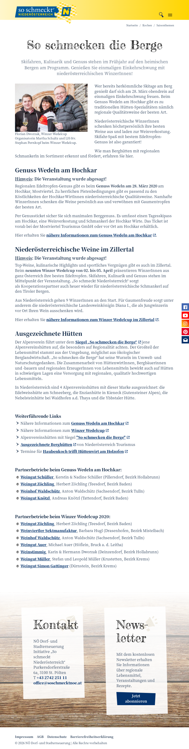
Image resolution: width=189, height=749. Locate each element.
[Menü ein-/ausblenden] (170, 14)
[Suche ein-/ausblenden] (161, 14)
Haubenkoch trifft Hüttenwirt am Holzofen (83, 451)
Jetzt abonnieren (136, 698)
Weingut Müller (35, 559)
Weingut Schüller (37, 477)
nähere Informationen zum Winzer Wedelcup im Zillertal (100, 319)
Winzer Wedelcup (88, 430)
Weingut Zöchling (37, 484)
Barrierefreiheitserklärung (91, 737)
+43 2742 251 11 (52, 677)
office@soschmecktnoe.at (57, 683)
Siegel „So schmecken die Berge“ (106, 342)
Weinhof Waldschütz (40, 491)
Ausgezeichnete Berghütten (46, 444)
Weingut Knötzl (35, 498)
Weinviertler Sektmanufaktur (49, 530)
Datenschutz (57, 737)
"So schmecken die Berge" (101, 437)
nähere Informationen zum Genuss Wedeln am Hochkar (99, 235)
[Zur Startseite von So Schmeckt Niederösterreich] (46, 10)
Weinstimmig (33, 551)
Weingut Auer (33, 544)
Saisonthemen (165, 25)
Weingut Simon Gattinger (44, 566)
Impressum (24, 737)
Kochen (147, 25)
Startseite (132, 25)
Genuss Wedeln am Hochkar (97, 423)
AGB (40, 737)
